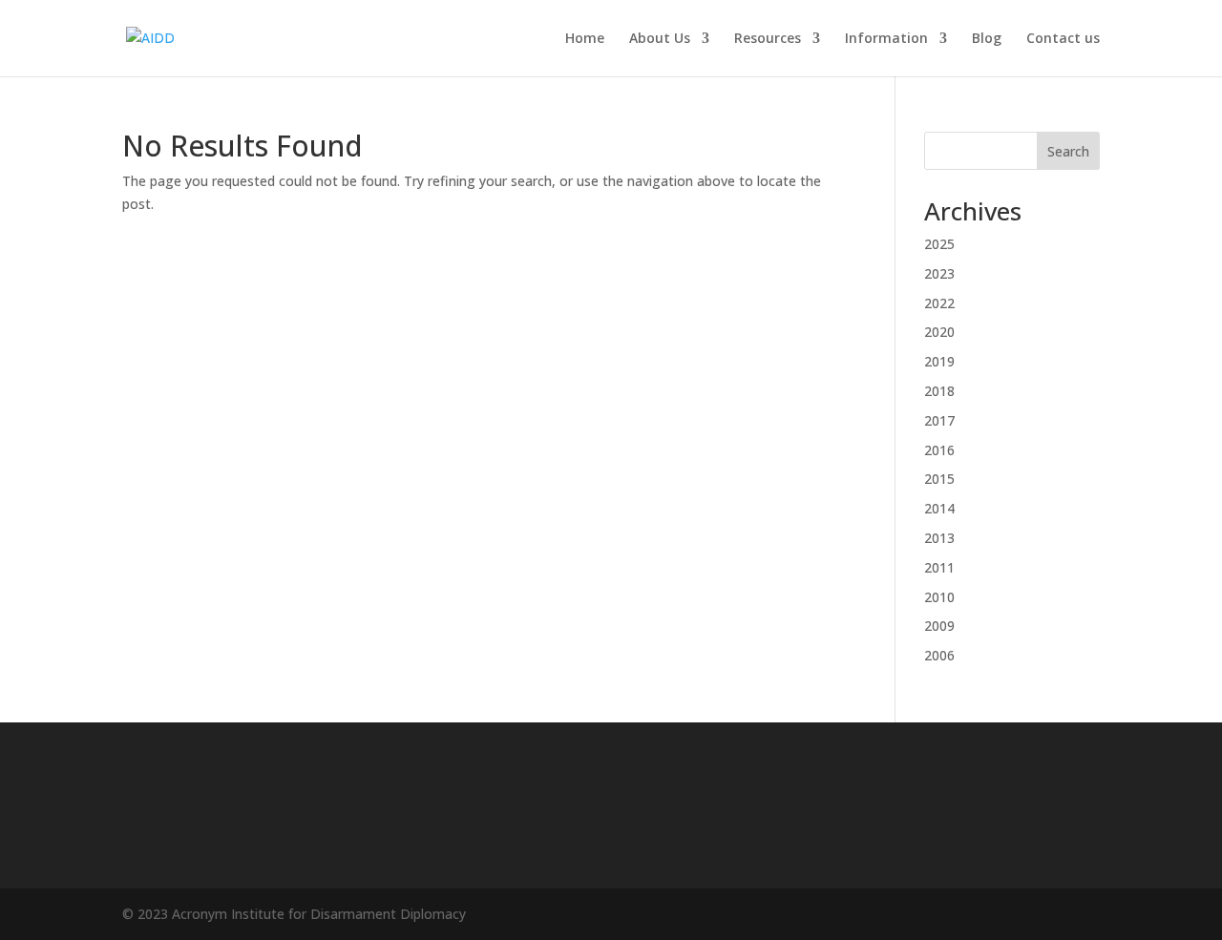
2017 (939, 420)
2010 (939, 597)
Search (1068, 151)
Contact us (1063, 39)
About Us (659, 39)
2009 (939, 625)
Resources (767, 39)
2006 (939, 655)
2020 (939, 332)
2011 (939, 567)
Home (584, 39)
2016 (939, 450)
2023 (939, 273)
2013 (939, 538)
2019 (939, 361)
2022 (939, 303)
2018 (939, 391)
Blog (986, 39)
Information (886, 39)
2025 (939, 244)
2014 (939, 508)
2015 (939, 479)
